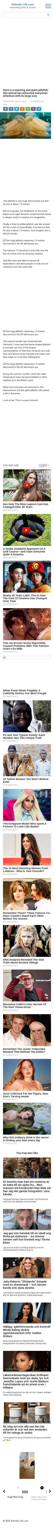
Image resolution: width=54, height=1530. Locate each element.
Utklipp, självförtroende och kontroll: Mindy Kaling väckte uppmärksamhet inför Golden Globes (27, 1331)
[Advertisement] (27, 53)
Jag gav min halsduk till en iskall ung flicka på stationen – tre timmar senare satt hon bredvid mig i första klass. (27, 1237)
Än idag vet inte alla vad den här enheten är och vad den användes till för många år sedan (25, 1430)
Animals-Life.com (23, 4)
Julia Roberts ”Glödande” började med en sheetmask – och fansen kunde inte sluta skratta (25, 1285)
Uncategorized (37, 101)
